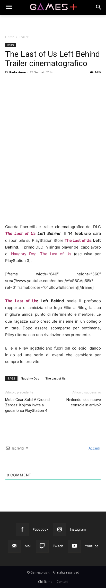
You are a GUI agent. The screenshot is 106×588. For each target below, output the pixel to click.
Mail (28, 546)
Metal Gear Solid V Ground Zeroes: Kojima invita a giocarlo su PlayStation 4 (27, 405)
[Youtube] (74, 546)
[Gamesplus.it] (53, 7)
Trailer (24, 37)
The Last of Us (20, 233)
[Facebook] (10, 91)
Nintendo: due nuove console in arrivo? (83, 402)
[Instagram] (59, 529)
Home (9, 37)
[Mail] (14, 546)
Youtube (92, 546)
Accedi (93, 448)
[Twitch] (42, 546)
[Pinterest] (34, 91)
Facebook (40, 529)
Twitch (58, 546)
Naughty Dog (23, 253)
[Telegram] (57, 91)
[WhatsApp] (46, 91)
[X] (22, 91)
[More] (69, 91)
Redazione (17, 72)
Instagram (78, 529)
